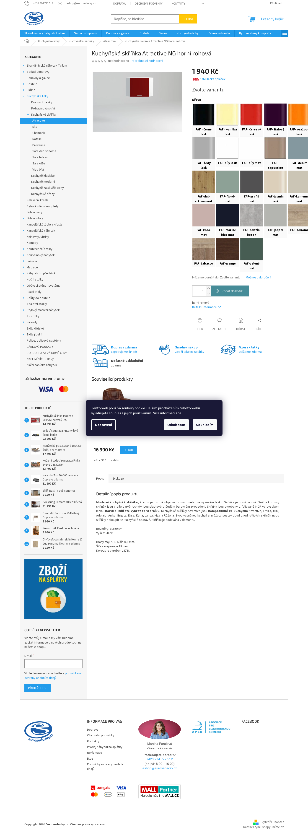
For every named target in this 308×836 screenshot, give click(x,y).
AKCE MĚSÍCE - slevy (40, 359)
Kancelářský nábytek (41, 230)
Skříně (31, 90)
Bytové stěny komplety (43, 206)
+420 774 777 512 (159, 759)
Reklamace (94, 752)
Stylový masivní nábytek (43, 310)
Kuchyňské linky (37, 96)
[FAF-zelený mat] (251, 248)
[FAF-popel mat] (275, 215)
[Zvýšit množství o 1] (208, 288)
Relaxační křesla (38, 200)
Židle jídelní (34, 334)
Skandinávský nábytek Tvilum (47, 65)
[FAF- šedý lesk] (203, 148)
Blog (90, 758)
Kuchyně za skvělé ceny (47, 188)
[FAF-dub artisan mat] (203, 181)
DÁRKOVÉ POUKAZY (40, 347)
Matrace (32, 267)
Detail (129, 450)
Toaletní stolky (37, 304)
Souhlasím (205, 424)
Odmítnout (176, 424)
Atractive (38, 120)
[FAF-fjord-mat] (227, 181)
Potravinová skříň (43, 108)
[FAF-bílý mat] (251, 148)
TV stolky (33, 316)
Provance (38, 145)
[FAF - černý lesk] (203, 114)
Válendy (32, 322)
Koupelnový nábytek (41, 255)
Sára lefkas (40, 157)
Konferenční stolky (39, 249)
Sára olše (38, 163)
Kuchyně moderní (43, 181)
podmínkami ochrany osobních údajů (53, 675)
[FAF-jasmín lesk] (275, 181)
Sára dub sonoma (44, 151)
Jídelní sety (34, 212)
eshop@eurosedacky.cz (159, 768)
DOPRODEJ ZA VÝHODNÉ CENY (47, 353)
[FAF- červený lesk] (251, 114)
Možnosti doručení (258, 277)
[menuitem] (44, 33)
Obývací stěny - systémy (43, 285)
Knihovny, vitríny (38, 237)
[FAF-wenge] (227, 248)
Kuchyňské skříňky (44, 114)
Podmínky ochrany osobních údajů (106, 766)
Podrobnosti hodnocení (147, 61)
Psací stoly (34, 292)
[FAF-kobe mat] (203, 215)
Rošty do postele (38, 298)
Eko (34, 127)
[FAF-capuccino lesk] (275, 148)
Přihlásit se (37, 688)
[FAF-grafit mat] (251, 181)
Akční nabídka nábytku (42, 365)
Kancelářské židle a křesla (44, 224)
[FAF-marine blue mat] (227, 215)
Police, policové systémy (44, 340)
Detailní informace (204, 307)
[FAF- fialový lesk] (275, 114)
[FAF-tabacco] (203, 248)
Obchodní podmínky (149, 4)
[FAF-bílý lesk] (227, 148)
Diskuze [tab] (118, 478)
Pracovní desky (41, 102)
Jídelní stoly (35, 218)
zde (178, 413)
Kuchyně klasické (43, 176)
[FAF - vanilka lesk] (227, 114)
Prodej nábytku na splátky (104, 747)
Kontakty (178, 4)
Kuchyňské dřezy (43, 194)
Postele (32, 84)
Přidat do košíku (233, 291)
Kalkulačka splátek (212, 79)
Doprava (119, 4)
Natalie (37, 139)
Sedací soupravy (38, 72)
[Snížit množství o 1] (208, 293)
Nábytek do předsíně (41, 273)
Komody (32, 243)
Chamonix (38, 133)
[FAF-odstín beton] (251, 215)
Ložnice (32, 261)
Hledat (188, 19)
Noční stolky (35, 279)
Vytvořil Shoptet (273, 822)
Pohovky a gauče (38, 78)
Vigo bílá (38, 169)
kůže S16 (100, 460)
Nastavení (103, 424)
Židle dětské (35, 328)
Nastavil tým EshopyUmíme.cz (263, 827)
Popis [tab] (100, 478)
